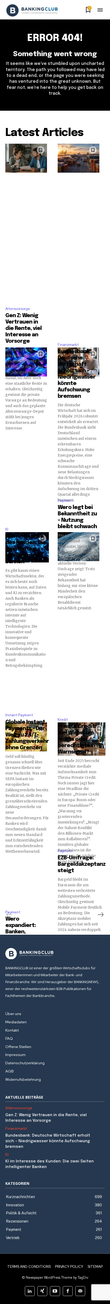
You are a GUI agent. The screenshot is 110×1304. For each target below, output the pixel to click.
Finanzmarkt (68, 344)
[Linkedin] (30, 1291)
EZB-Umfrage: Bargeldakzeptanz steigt (81, 864)
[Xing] (42, 1291)
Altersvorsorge (17, 309)
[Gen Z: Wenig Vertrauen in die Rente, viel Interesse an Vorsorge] (26, 158)
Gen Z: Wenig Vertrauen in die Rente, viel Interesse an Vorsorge (23, 328)
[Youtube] (55, 1291)
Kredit (63, 719)
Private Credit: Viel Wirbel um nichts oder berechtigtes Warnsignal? (77, 739)
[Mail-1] (80, 1291)
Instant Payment (19, 715)
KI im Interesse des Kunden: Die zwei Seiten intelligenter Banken (25, 549)
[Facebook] (68, 1291)
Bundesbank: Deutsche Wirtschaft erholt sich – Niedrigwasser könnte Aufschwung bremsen (47, 1141)
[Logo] (32, 10)
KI (6, 529)
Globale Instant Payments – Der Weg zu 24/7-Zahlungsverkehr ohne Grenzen (27, 735)
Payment (65, 500)
